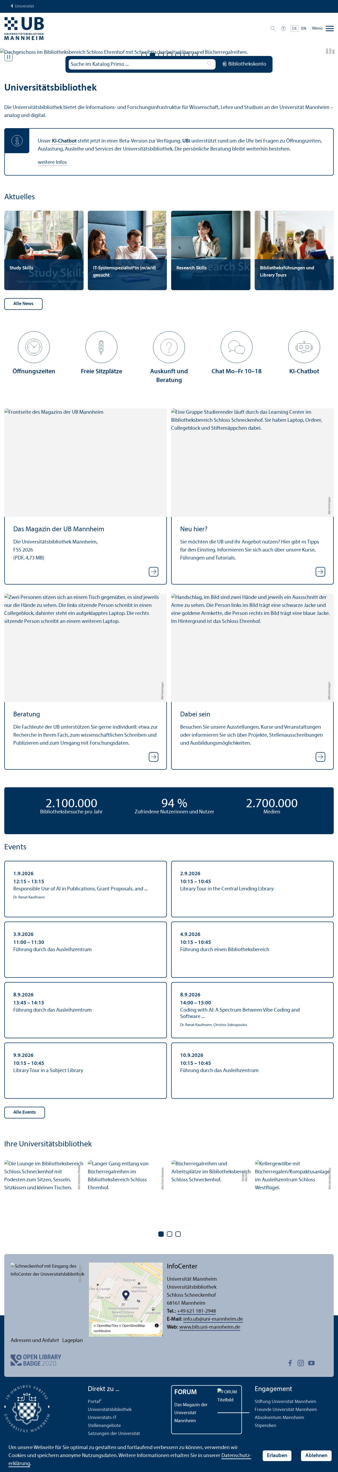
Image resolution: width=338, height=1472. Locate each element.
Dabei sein (195, 714)
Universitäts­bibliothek (109, 1409)
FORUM (185, 1392)
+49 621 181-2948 (196, 1311)
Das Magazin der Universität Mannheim (191, 1413)
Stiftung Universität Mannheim (285, 1401)
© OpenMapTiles (106, 1325)
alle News (23, 303)
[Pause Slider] (8, 57)
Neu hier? (194, 529)
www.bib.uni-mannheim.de (209, 1327)
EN (303, 29)
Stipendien (265, 1425)
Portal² (94, 1401)
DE (294, 29)
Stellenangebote (104, 1425)
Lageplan (72, 1340)
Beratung (26, 714)
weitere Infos (52, 162)
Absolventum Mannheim (279, 1417)
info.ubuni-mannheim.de (213, 1319)
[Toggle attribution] (157, 1325)
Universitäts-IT (102, 1417)
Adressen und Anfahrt (35, 1340)
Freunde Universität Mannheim (286, 1409)
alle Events (24, 1112)
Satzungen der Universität (114, 1433)
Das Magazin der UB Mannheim (58, 529)
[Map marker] (125, 1296)
